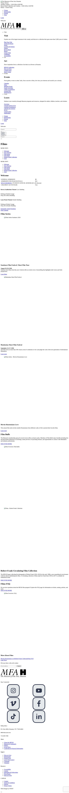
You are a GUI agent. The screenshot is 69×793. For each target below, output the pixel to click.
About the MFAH (9, 742)
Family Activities (8, 88)
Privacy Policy (8, 786)
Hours (5, 45)
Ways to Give (7, 755)
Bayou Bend (7, 49)
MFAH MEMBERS (6, 183)
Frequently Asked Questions (8, 208)
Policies (6, 784)
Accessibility (7, 56)
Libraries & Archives (9, 108)
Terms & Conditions (9, 782)
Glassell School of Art (10, 105)
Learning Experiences (10, 107)
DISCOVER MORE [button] (6, 444)
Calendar (6, 83)
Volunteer (6, 763)
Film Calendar (4, 210)
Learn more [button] (4, 354)
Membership (7, 12)
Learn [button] (5, 94)
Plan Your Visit (8, 42)
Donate (6, 13)
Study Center (7, 72)
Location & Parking (9, 46)
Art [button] (5, 57)
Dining (6, 48)
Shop (5, 15)
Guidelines (7, 54)
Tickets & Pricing (8, 43)
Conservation (7, 111)
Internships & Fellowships (11, 772)
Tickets (6, 10)
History (6, 745)
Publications (7, 113)
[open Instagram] (13, 696)
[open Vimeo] (13, 709)
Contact (6, 781)
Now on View (8, 69)
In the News (7, 747)
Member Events (8, 86)
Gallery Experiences (9, 89)
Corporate (6, 761)
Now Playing (7, 152)
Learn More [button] (4, 274)
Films (5, 85)
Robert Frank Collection (10, 157)
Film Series (7, 154)
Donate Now (7, 758)
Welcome (6, 151)
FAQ (5, 158)
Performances (7, 92)
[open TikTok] (13, 722)
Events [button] (6, 73)
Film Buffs (7, 155)
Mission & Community (10, 744)
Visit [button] (5, 32)
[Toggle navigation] (23, 29)
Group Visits (7, 53)
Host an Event (8, 775)
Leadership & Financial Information (13, 748)
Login (2, 17)
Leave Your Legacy (9, 760)
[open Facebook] (38, 709)
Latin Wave (4, 660)
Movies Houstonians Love (8, 658)
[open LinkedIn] (38, 722)
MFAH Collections (9, 67)
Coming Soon (7, 70)
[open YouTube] (38, 696)
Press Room (7, 774)
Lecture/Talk (7, 91)
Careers (6, 771)
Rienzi (5, 51)
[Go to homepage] (11, 29)
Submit (19, 666)
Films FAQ (31, 658)
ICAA (5, 110)
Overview (6, 104)
